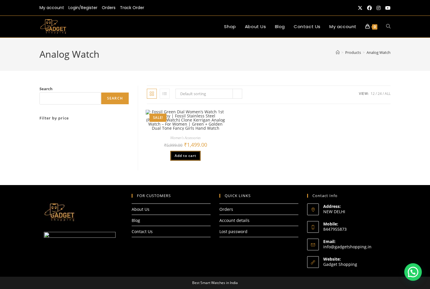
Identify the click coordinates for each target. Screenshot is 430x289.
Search (46, 88)
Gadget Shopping (340, 264)
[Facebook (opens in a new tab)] (369, 8)
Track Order (132, 8)
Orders (109, 8)
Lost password (233, 231)
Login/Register (82, 8)
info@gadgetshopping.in (347, 246)
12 (373, 93)
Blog (136, 220)
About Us (140, 209)
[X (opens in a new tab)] (360, 8)
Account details (234, 220)
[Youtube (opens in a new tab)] (387, 8)
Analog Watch (379, 52)
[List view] (165, 94)
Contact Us (142, 231)
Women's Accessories (185, 137)
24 (380, 93)
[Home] (338, 52)
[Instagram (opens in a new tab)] (378, 8)
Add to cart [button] (185, 155)
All (388, 93)
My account (51, 8)
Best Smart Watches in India (215, 282)
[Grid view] (152, 94)
